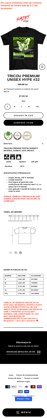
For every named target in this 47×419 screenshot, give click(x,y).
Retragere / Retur (23, 399)
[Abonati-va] (38, 352)
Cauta (11, 375)
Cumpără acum (23, 123)
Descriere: (8, 144)
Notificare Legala (23, 381)
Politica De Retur (14, 378)
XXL (37, 106)
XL (29, 106)
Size (23, 101)
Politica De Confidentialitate (27, 375)
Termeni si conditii (31, 378)
